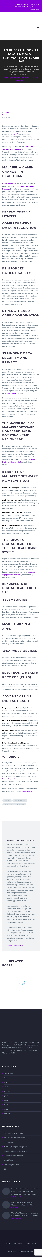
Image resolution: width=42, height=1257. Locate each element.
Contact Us (18, 1243)
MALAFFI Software (20, 800)
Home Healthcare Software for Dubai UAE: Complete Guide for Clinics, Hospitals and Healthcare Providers (24, 1191)
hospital (5, 115)
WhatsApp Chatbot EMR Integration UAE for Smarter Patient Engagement (25, 1214)
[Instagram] (23, 2)
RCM (5, 1169)
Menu (38, 27)
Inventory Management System (15, 1147)
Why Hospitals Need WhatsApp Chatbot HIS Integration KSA (22, 1203)
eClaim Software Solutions (13, 1155)
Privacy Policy (31, 1243)
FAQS (8, 1243)
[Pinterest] (10, 810)
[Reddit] (19, 810)
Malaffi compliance (9, 183)
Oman (6, 1109)
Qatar (6, 1096)
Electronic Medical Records (13, 1133)
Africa (6, 1087)
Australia (7, 1082)
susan (6, 112)
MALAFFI (7, 800)
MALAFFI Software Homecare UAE (14, 804)
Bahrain (6, 1105)
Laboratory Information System (15, 1151)
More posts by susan (15, 945)
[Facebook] (19, 2)
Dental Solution (9, 1160)
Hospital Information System (15, 1138)
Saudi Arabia (8, 1073)
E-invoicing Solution (11, 1164)
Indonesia (7, 1091)
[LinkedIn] (16, 810)
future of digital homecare (12, 779)
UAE (5, 1078)
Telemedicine (9, 1142)
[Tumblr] (13, 810)
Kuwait (6, 1100)
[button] (34, 27)
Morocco (7, 1114)
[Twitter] (16, 2)
